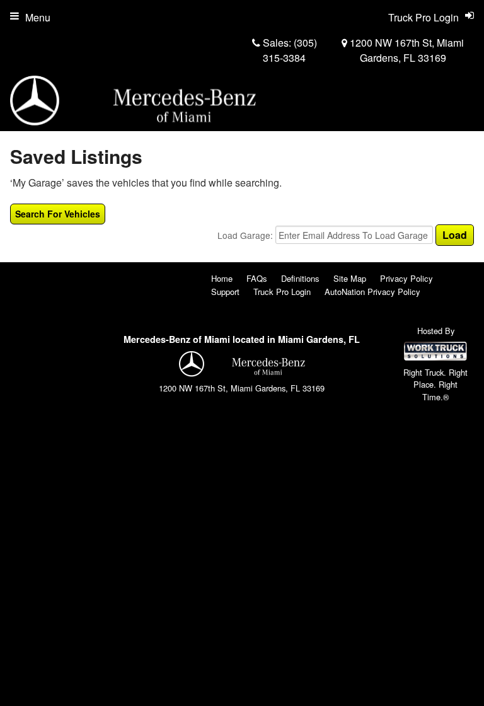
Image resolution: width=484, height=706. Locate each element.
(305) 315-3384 (290, 50)
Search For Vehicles (57, 213)
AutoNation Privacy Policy (372, 292)
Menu (37, 17)
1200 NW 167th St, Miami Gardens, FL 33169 (405, 50)
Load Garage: (246, 235)
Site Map (349, 278)
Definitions (300, 278)
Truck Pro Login (282, 292)
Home (222, 278)
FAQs (256, 278)
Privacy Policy (406, 278)
